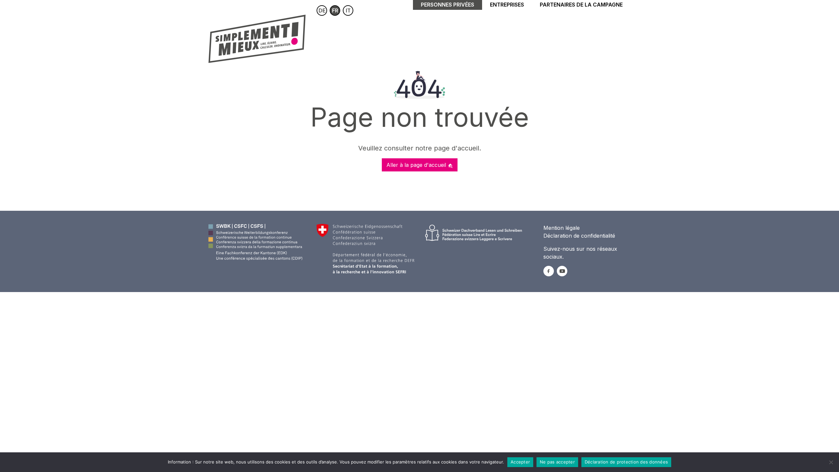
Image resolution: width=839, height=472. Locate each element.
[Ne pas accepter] (831, 462)
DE (322, 10)
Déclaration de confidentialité (579, 235)
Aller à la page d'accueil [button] (417, 165)
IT (348, 10)
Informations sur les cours (386, 37)
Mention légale (561, 228)
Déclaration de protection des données (626, 461)
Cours (328, 37)
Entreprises (507, 4)
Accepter (520, 461)
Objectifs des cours (464, 37)
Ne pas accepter (557, 461)
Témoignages (520, 37)
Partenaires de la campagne (581, 4)
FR (335, 10)
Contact (560, 37)
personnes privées (447, 4)
